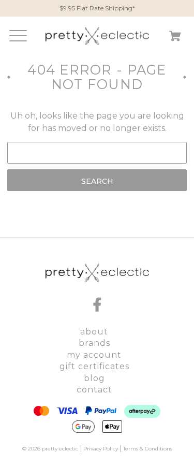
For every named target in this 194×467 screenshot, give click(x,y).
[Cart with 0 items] (175, 38)
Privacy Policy (100, 448)
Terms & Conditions (147, 448)
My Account (94, 355)
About (94, 332)
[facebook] (97, 304)
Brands (94, 343)
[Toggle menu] (15, 38)
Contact (94, 390)
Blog (94, 378)
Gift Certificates (94, 366)
